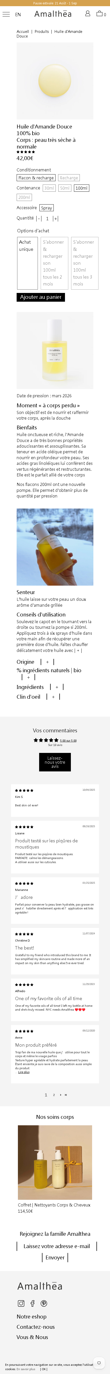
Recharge (69, 177)
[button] (26, 152)
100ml (81, 188)
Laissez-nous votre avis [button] (55, 762)
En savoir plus (26, 1369)
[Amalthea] (53, 16)
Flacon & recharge (36, 177)
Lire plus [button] (23, 1072)
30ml (49, 188)
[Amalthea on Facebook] (33, 1305)
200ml (24, 197)
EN (18, 14)
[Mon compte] (89, 15)
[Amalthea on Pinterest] (44, 1305)
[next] (92, 1170)
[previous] (18, 1170)
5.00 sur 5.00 (68, 740)
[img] (24, 790)
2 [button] (54, 1094)
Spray (46, 207)
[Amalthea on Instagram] (21, 1305)
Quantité (25, 218)
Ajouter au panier (40, 296)
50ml (65, 188)
